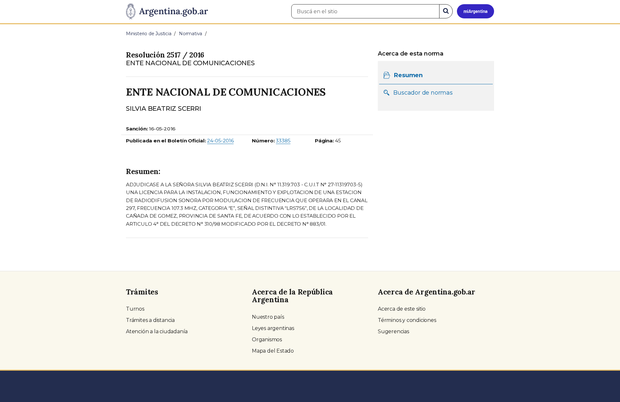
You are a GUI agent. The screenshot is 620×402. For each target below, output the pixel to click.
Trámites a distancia (150, 320)
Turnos (135, 309)
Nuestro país (268, 317)
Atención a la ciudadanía (157, 331)
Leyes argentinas (273, 328)
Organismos (267, 339)
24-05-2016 (220, 141)
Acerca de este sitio (402, 309)
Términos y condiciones (407, 320)
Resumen (408, 75)
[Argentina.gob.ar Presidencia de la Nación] (167, 11)
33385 (283, 141)
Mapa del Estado (273, 351)
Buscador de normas (422, 92)
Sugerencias (393, 331)
